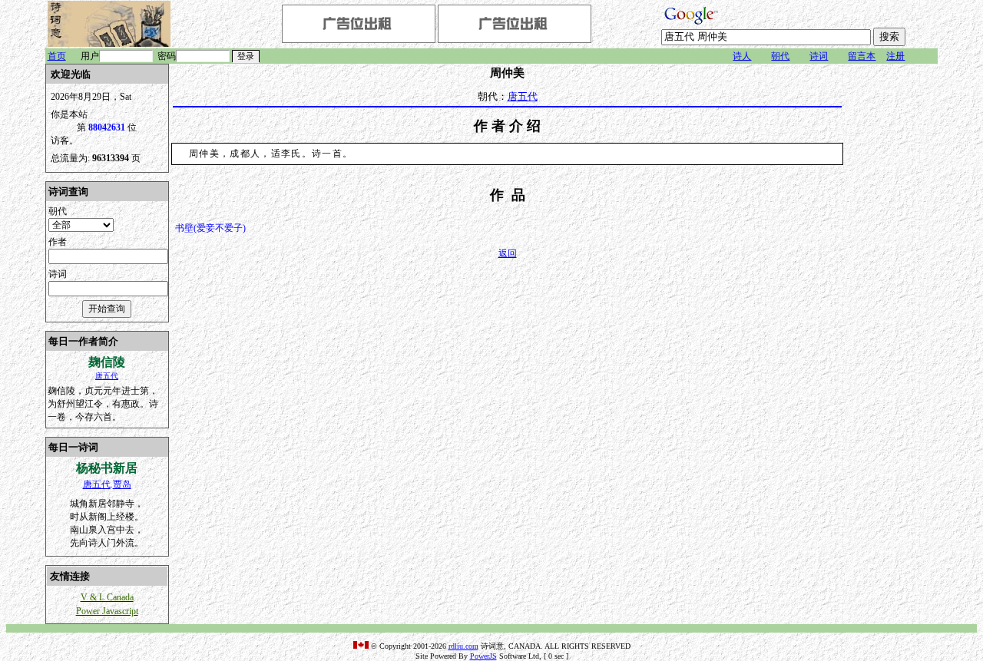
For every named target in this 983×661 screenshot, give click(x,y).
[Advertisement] (892, 294)
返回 (507, 253)
